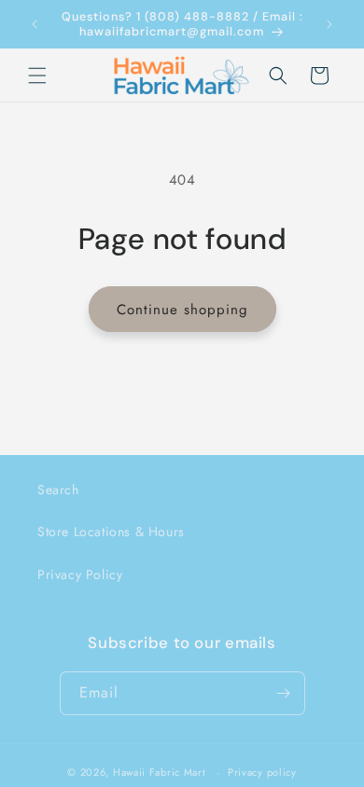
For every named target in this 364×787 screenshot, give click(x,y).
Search (58, 489)
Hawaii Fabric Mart (159, 772)
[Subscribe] (283, 693)
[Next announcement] (329, 24)
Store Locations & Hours (111, 531)
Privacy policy (262, 772)
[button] (37, 75)
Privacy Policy (79, 574)
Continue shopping (182, 309)
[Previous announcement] (34, 24)
